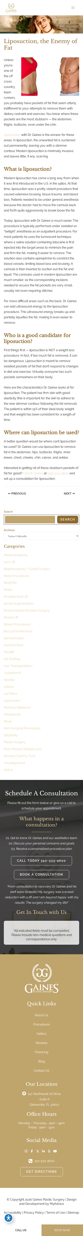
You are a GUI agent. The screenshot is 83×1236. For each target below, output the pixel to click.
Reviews (41, 1043)
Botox (8, 590)
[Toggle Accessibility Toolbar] (8, 1218)
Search (8, 511)
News (8, 721)
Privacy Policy (34, 1212)
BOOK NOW (62, 1230)
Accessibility (12, 1212)
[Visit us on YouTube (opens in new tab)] (55, 1151)
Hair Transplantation (18, 666)
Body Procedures (16, 576)
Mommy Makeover (17, 707)
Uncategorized (14, 763)
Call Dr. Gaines (33, 473)
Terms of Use (55, 1212)
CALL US (20, 1230)
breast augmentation (19, 603)
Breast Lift (11, 617)
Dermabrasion (14, 638)
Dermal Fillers (13, 645)
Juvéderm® (12, 673)
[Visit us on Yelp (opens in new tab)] (49, 1151)
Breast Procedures (17, 624)
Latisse (9, 687)
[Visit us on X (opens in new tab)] (38, 1151)
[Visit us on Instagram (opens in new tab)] (26, 1151)
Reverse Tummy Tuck (19, 756)
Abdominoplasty (16, 555)
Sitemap (73, 1212)
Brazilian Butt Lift (16, 596)
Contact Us (41, 1070)
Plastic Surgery (14, 742)
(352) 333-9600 (58, 473)
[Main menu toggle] (73, 7)
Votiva (8, 770)
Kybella (9, 680)
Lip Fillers (10, 693)
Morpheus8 (12, 714)
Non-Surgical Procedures (22, 728)
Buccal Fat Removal (18, 631)
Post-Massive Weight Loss (22, 749)
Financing (41, 1052)
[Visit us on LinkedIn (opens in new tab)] (43, 1151)
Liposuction (12, 135)
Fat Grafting (12, 659)
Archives (9, 530)
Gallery (41, 1033)
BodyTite (10, 583)
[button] (41, 860)
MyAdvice (57, 1204)
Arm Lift (9, 562)
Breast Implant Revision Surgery (27, 610)
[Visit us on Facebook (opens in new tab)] (32, 1151)
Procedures (41, 1024)
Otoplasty (11, 735)
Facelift (9, 652)
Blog (41, 1061)
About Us (41, 1015)
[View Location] (25, 1093)
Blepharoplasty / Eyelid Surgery (27, 569)
